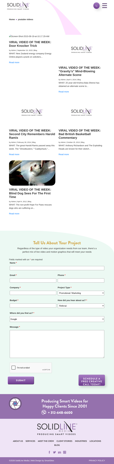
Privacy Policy (97, 460)
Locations (95, 441)
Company (15, 287)
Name (13, 263)
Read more (14, 62)
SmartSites (49, 460)
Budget (14, 300)
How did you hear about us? (72, 300)
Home (12, 19)
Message (15, 327)
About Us (18, 441)
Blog (57, 445)
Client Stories (64, 441)
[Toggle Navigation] (104, 5)
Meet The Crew (46, 441)
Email (13, 275)
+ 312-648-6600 (60, 412)
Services (30, 441)
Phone (61, 275)
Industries (81, 441)
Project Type (64, 287)
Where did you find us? (22, 313)
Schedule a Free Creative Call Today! (91, 381)
